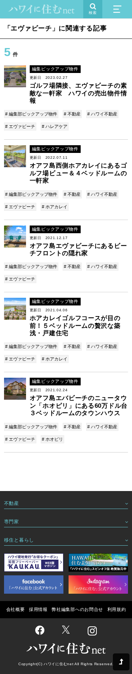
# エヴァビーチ (20, 126)
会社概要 (15, 609)
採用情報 (38, 609)
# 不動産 (72, 114)
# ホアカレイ (54, 206)
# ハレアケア (54, 126)
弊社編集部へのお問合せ (77, 609)
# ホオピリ (52, 439)
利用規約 (116, 609)
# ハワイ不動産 (102, 114)
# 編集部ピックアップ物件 (31, 114)
